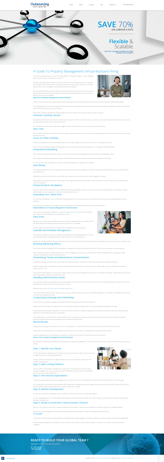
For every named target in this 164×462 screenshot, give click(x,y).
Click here (34, 444)
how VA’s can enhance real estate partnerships (59, 288)
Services (91, 5)
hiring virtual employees (63, 82)
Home (71, 5)
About (81, 5)
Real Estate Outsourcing (103, 458)
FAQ (101, 5)
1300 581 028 (129, 4)
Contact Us (112, 5)
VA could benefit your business (67, 212)
